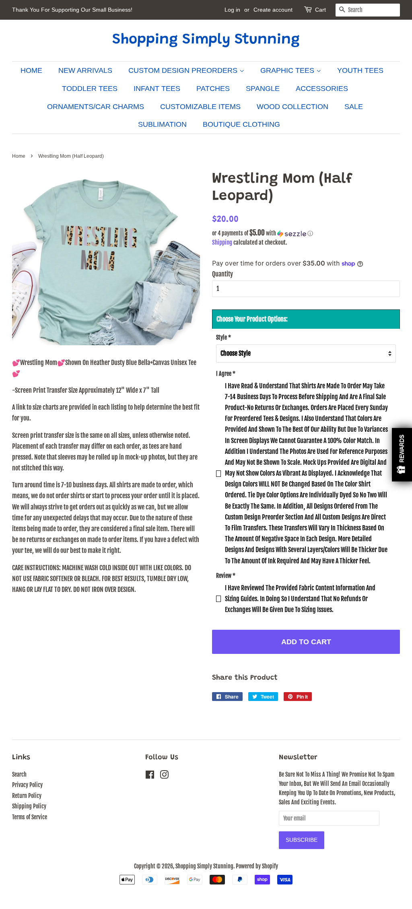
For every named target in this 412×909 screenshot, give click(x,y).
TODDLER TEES (89, 89)
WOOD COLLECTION (292, 107)
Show (402, 454)
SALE (353, 107)
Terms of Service (29, 817)
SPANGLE (263, 89)
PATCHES (213, 89)
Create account (273, 9)
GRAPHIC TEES (288, 70)
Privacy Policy (27, 784)
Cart (320, 9)
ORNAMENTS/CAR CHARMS (95, 107)
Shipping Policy (29, 806)
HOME (31, 70)
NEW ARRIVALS (85, 70)
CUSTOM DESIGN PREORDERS (183, 70)
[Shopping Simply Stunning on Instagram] (164, 776)
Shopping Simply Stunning (206, 40)
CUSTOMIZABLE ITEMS (200, 107)
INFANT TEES (157, 89)
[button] (306, 233)
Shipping (222, 242)
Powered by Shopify (257, 866)
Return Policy (26, 795)
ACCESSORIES (322, 89)
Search (19, 774)
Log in (232, 9)
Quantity (222, 274)
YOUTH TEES (360, 70)
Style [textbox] (223, 337)
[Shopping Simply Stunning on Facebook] (149, 776)
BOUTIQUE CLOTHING (241, 124)
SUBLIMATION (162, 124)
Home (18, 156)
